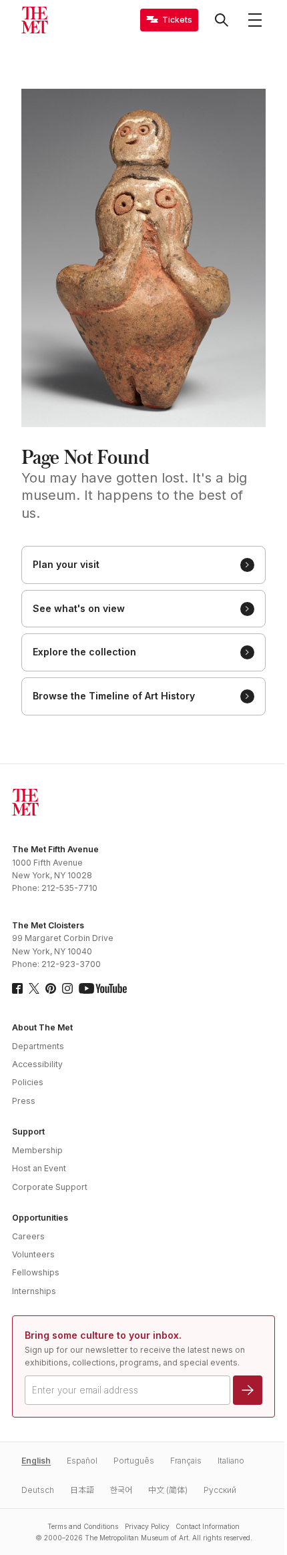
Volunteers (33, 1254)
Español (82, 1461)
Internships (34, 1291)
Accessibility (37, 1064)
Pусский (220, 1490)
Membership (37, 1150)
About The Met (42, 1027)
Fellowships (35, 1272)
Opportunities (40, 1218)
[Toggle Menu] (255, 20)
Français (186, 1461)
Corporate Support (49, 1187)
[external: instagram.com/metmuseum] (67, 988)
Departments (38, 1046)
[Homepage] (34, 20)
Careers (28, 1236)
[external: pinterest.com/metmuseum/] (50, 988)
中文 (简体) (168, 1490)
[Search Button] (221, 20)
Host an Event (39, 1168)
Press (23, 1101)
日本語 (82, 1490)
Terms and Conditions (82, 1526)
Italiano (231, 1461)
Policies (27, 1082)
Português (133, 1461)
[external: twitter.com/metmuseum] (34, 988)
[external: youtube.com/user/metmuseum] (103, 988)
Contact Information (208, 1526)
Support (28, 1132)
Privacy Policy (147, 1526)
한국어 (121, 1490)
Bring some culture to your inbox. (103, 1335)
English (36, 1461)
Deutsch (37, 1490)
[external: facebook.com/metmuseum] (17, 988)
